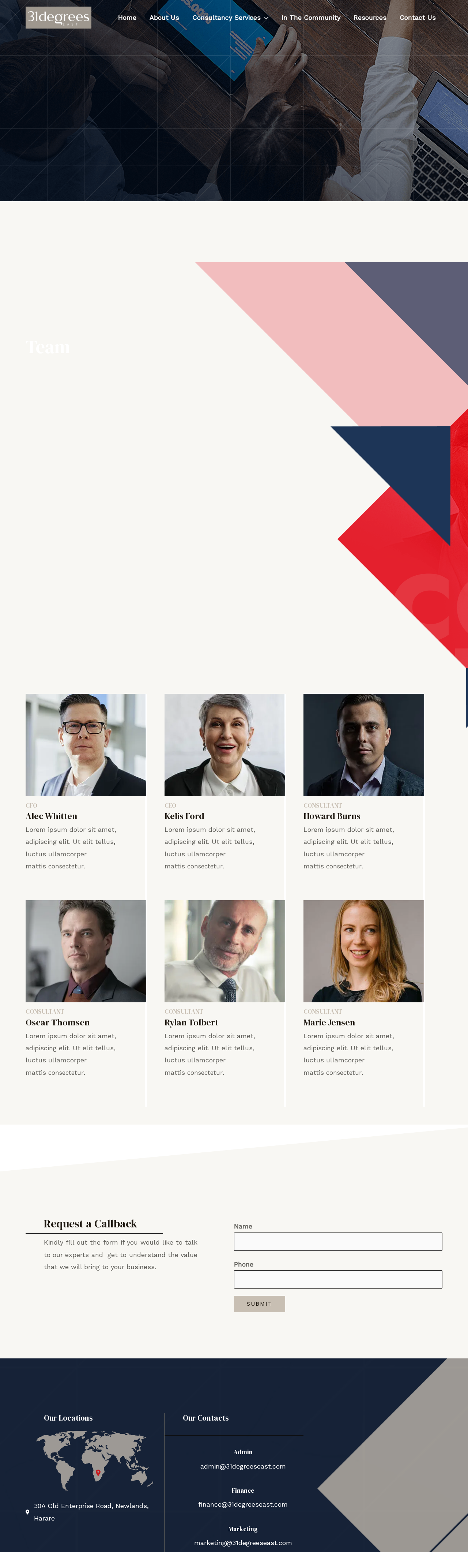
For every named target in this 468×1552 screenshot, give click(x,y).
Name (243, 1226)
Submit (259, 1304)
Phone (243, 1264)
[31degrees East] (58, 17)
